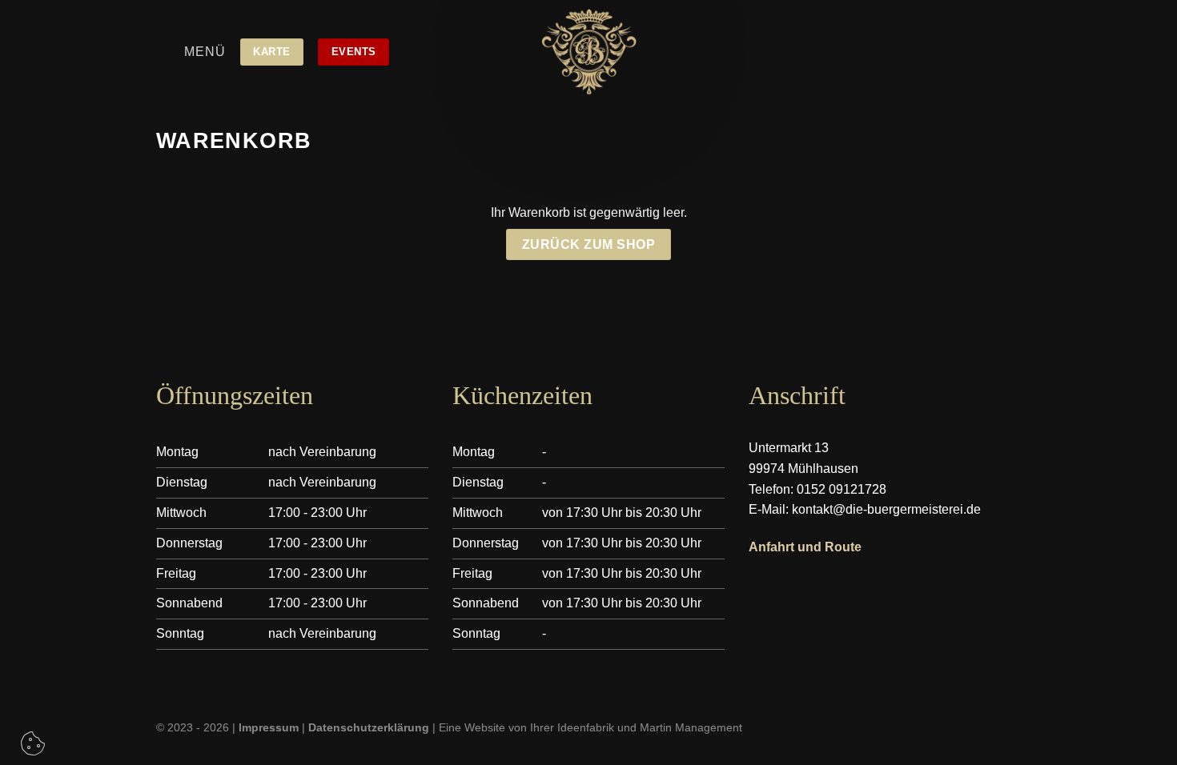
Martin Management (691, 727)
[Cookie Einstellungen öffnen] (33, 748)
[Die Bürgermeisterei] (588, 52)
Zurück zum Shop (588, 244)
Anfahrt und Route (805, 547)
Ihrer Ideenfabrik (572, 727)
